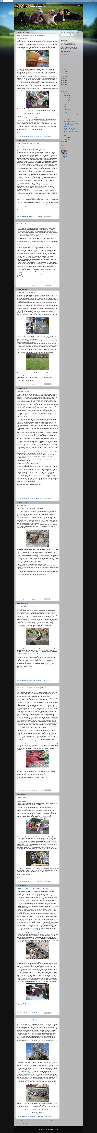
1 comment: (39, 599)
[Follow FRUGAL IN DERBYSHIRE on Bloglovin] (67, 35)
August (65, 100)
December (66, 93)
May (65, 106)
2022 (64, 74)
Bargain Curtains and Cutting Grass (27, 292)
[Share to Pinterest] (50, 136)
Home (38, 1121)
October (66, 97)
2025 (64, 71)
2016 (64, 86)
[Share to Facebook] (49, 136)
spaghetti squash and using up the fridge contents (31, 35)
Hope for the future (22, 797)
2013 (64, 91)
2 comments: (39, 790)
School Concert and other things (26, 224)
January (66, 139)
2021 (64, 76)
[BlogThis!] (46, 136)
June (65, 104)
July (65, 102)
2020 (64, 78)
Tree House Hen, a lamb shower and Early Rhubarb (31, 688)
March (65, 135)
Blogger (56, 1129)
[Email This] (45, 136)
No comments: (39, 285)
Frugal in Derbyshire (65, 157)
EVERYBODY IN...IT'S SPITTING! (26, 606)
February (66, 137)
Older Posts (54, 1121)
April (65, 133)
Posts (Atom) (26, 1123)
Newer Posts (21, 1121)
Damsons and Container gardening (27, 1020)
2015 (64, 88)
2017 (64, 84)
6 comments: (39, 136)
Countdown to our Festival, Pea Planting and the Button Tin (33, 888)
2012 (64, 141)
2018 (64, 82)
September (66, 99)
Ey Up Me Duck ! (22, 505)
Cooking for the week (23, 391)
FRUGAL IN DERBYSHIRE (29, 6)
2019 (64, 80)
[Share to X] (47, 136)
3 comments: (39, 1012)
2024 (64, 73)
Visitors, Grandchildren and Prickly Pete (28, 143)
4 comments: (39, 384)
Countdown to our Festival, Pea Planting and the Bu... (71, 129)
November (66, 95)
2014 (64, 89)
